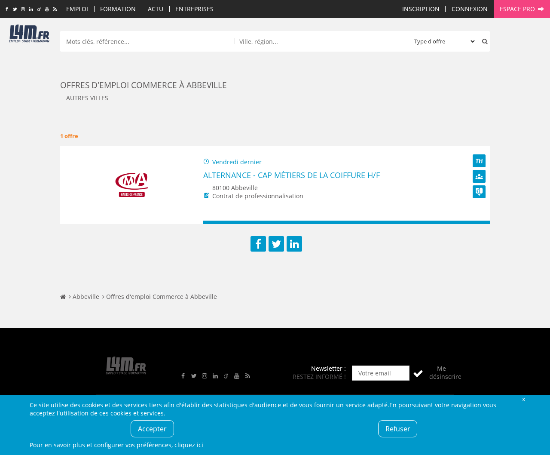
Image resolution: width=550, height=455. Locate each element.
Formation (118, 9)
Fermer (523, 399)
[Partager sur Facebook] (258, 244)
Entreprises (194, 9)
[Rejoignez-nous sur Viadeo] (39, 9)
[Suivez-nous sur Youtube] (47, 9)
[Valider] (418, 373)
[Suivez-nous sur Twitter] (15, 9)
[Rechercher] (483, 41)
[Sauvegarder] (213, 222)
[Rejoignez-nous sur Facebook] (6, 9)
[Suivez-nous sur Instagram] (23, 9)
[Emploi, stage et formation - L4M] (63, 296)
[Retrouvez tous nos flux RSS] (55, 9)
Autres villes (87, 98)
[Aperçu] (479, 222)
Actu (155, 9)
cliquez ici (188, 445)
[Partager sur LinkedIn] (294, 244)
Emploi (77, 9)
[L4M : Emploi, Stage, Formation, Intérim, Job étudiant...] (29, 35)
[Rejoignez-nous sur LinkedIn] (31, 9)
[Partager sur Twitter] (276, 244)
